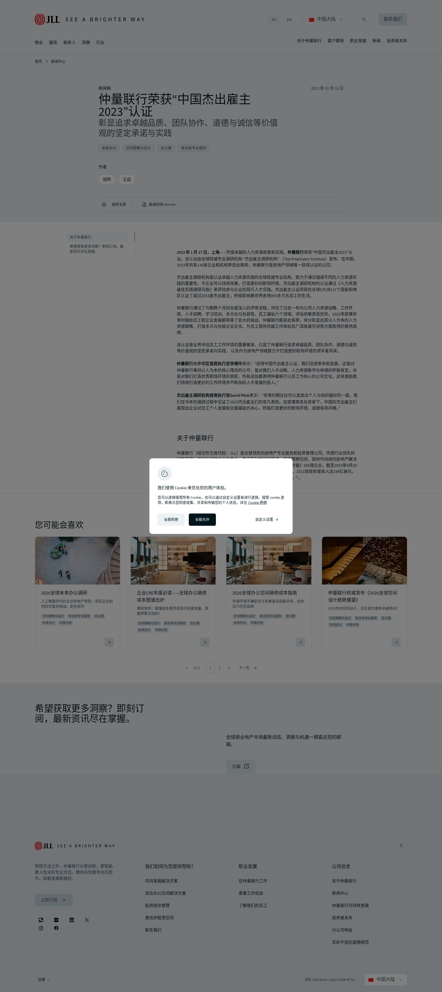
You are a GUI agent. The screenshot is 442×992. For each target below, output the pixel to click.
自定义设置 (267, 520)
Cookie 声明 (257, 502)
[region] (221, 496)
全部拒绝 (171, 519)
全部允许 (202, 519)
